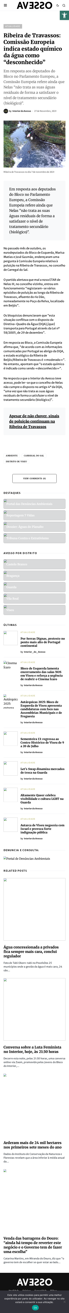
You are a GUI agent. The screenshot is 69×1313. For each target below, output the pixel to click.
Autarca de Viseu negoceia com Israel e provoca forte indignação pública (42, 828)
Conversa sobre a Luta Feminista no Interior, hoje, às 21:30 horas (32, 1049)
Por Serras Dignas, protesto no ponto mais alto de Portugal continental (43, 642)
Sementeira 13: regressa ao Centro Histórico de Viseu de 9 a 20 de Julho (42, 742)
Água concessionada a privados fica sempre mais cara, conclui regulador (31, 951)
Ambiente (12, 455)
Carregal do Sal (34, 455)
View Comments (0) (34, 478)
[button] (64, 15)
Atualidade (12, 26)
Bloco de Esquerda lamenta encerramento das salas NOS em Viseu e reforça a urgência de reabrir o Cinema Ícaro (42, 674)
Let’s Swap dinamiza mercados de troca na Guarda (43, 770)
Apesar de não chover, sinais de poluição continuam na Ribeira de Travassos (34, 421)
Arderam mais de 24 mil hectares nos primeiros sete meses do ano (33, 1144)
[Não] (64, 1302)
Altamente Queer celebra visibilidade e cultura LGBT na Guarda (42, 798)
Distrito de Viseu (16, 461)
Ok (35, 1307)
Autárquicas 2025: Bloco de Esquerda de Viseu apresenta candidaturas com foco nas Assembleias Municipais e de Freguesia (41, 709)
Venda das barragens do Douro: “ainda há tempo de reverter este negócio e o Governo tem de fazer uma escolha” (33, 1245)
